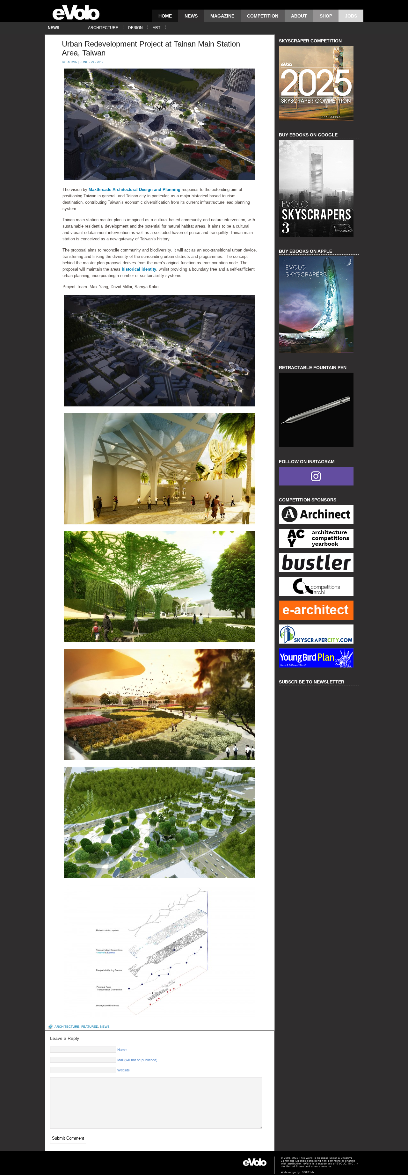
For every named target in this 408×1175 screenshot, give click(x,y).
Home (165, 15)
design (135, 28)
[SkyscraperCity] (319, 634)
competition (262, 15)
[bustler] (319, 563)
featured (89, 1026)
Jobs (351, 15)
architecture (103, 28)
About (299, 15)
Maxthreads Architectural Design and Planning (134, 189)
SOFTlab (308, 1172)
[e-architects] (319, 611)
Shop (326, 15)
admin (72, 62)
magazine (222, 15)
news (191, 15)
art (156, 28)
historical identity (139, 269)
